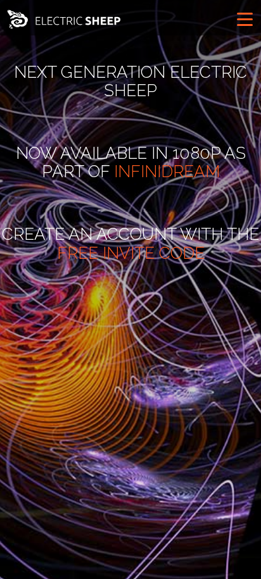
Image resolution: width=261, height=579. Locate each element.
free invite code (131, 253)
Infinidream (167, 171)
